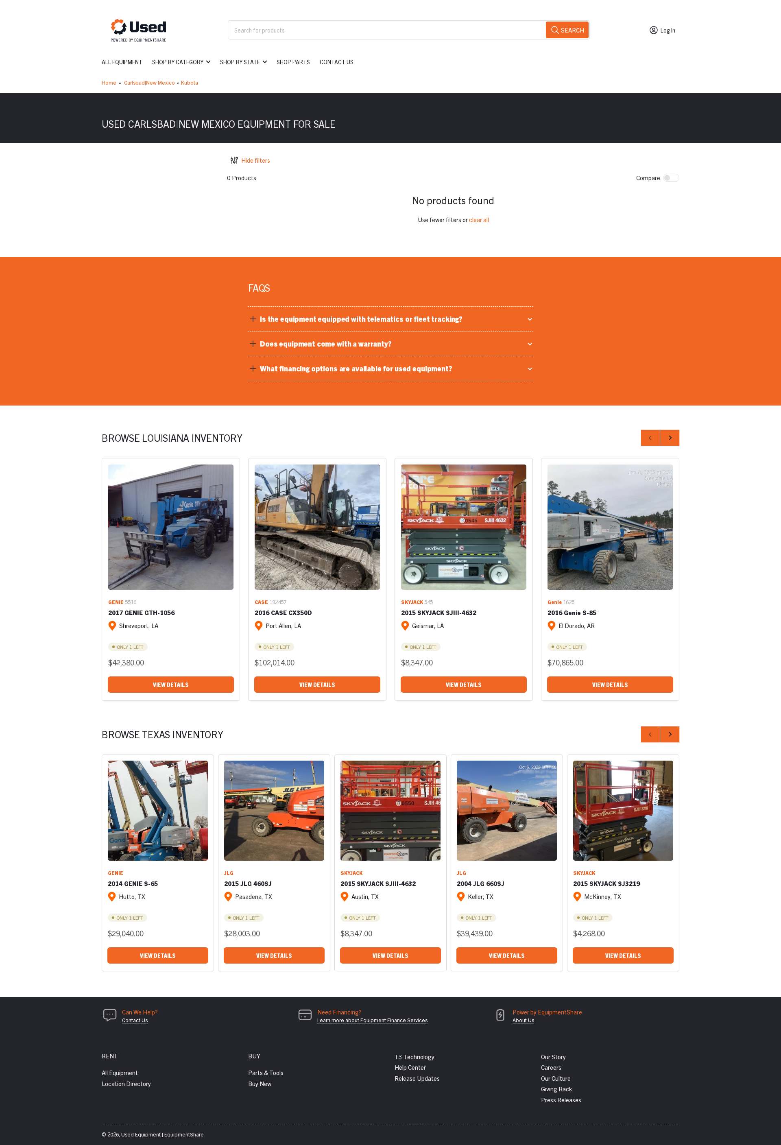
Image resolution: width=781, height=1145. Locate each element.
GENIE (116, 602)
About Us (523, 1019)
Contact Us (336, 61)
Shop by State (240, 61)
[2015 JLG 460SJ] (274, 811)
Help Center (410, 1067)
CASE (261, 602)
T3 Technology (414, 1056)
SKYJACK (412, 602)
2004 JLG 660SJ (480, 883)
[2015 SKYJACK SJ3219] (623, 811)
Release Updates (417, 1078)
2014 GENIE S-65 (133, 883)
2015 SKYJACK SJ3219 (606, 883)
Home (109, 82)
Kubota (189, 82)
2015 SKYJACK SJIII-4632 (438, 612)
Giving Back (556, 1089)
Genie (555, 602)
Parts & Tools (266, 1072)
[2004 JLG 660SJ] (507, 811)
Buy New (259, 1083)
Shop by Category (177, 61)
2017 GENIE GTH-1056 (141, 612)
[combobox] (409, 29)
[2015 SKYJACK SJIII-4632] (463, 527)
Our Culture (556, 1078)
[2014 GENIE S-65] (158, 811)
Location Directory (126, 1083)
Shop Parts (293, 61)
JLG (228, 873)
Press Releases (561, 1100)
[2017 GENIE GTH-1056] (170, 527)
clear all (479, 219)
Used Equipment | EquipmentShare (162, 1134)
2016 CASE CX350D (283, 612)
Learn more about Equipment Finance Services (372, 1019)
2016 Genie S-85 (572, 612)
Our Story (553, 1056)
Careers (551, 1067)
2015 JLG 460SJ (248, 883)
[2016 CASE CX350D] (317, 527)
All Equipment (122, 61)
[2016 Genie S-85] (610, 527)
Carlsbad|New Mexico (149, 82)
